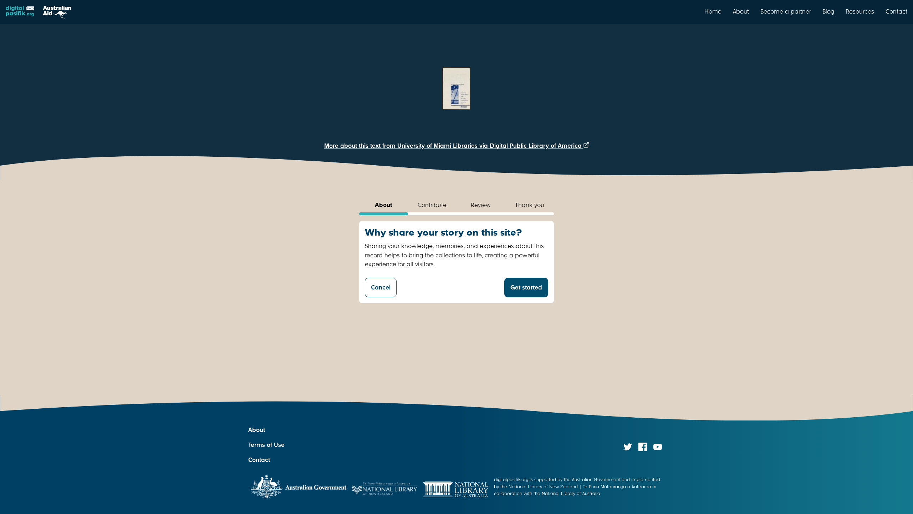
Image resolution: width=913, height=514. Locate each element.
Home (712, 11)
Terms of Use (266, 445)
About (741, 11)
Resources (860, 11)
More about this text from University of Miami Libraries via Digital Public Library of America (453, 146)
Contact (896, 11)
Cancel (381, 287)
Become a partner (785, 11)
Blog (828, 11)
